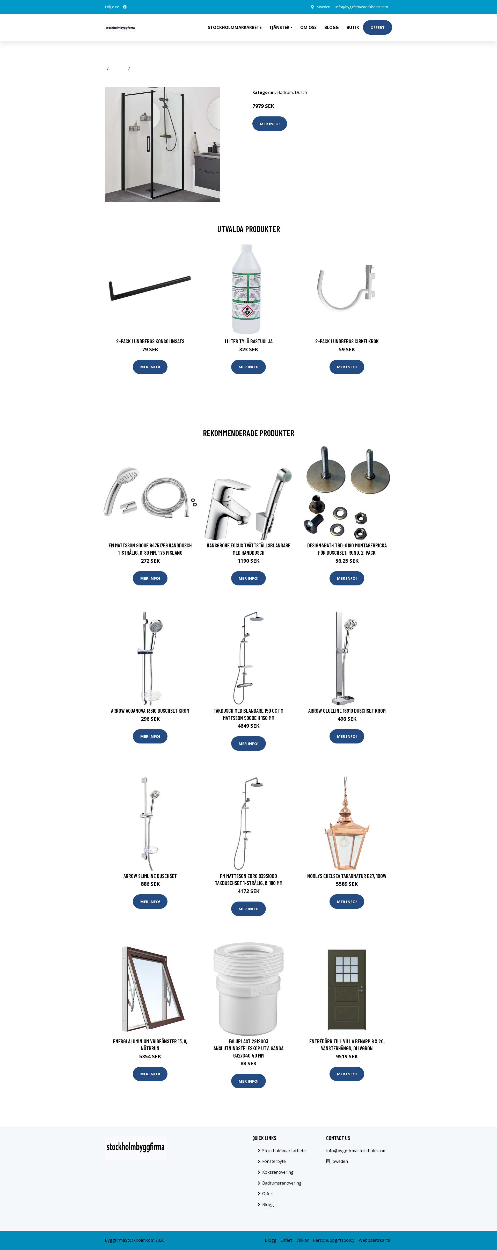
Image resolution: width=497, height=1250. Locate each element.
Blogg (331, 27)
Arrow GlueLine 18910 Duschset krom (347, 710)
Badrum (118, 69)
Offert (377, 27)
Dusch (138, 69)
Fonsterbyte (274, 1161)
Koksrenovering (278, 1172)
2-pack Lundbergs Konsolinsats (150, 341)
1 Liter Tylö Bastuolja (248, 341)
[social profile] (125, 7)
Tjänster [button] (279, 27)
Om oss (308, 27)
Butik (353, 27)
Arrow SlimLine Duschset (150, 876)
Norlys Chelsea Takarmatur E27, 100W (346, 876)
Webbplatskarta (374, 1240)
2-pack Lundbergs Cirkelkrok (347, 341)
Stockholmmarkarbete (234, 27)
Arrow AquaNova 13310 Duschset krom (150, 710)
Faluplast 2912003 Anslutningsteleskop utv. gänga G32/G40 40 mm (248, 1048)
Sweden (323, 6)
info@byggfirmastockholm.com (361, 6)
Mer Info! (270, 123)
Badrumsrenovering (282, 1183)
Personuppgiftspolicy (334, 1240)
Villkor (302, 1240)
